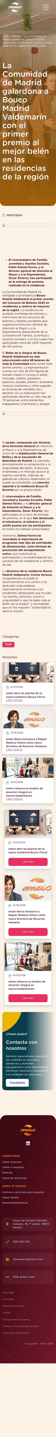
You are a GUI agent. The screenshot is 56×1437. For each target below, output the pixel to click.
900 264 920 (21, 1242)
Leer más (28, 862)
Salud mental (10, 1197)
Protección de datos (13, 1306)
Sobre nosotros (11, 1162)
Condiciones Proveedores (16, 1333)
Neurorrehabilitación (15, 1203)
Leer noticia (14, 700)
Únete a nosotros (13, 1167)
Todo (8, 644)
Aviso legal (8, 1293)
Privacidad (8, 1299)
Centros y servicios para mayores (23, 1192)
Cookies (6, 1313)
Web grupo (24, 1277)
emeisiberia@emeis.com (28, 1259)
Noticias (16, 36)
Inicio (5, 36)
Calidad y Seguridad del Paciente (20, 1326)
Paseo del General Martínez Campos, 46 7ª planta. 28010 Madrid (31, 1224)
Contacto (17, 1082)
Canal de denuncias (14, 1178)
